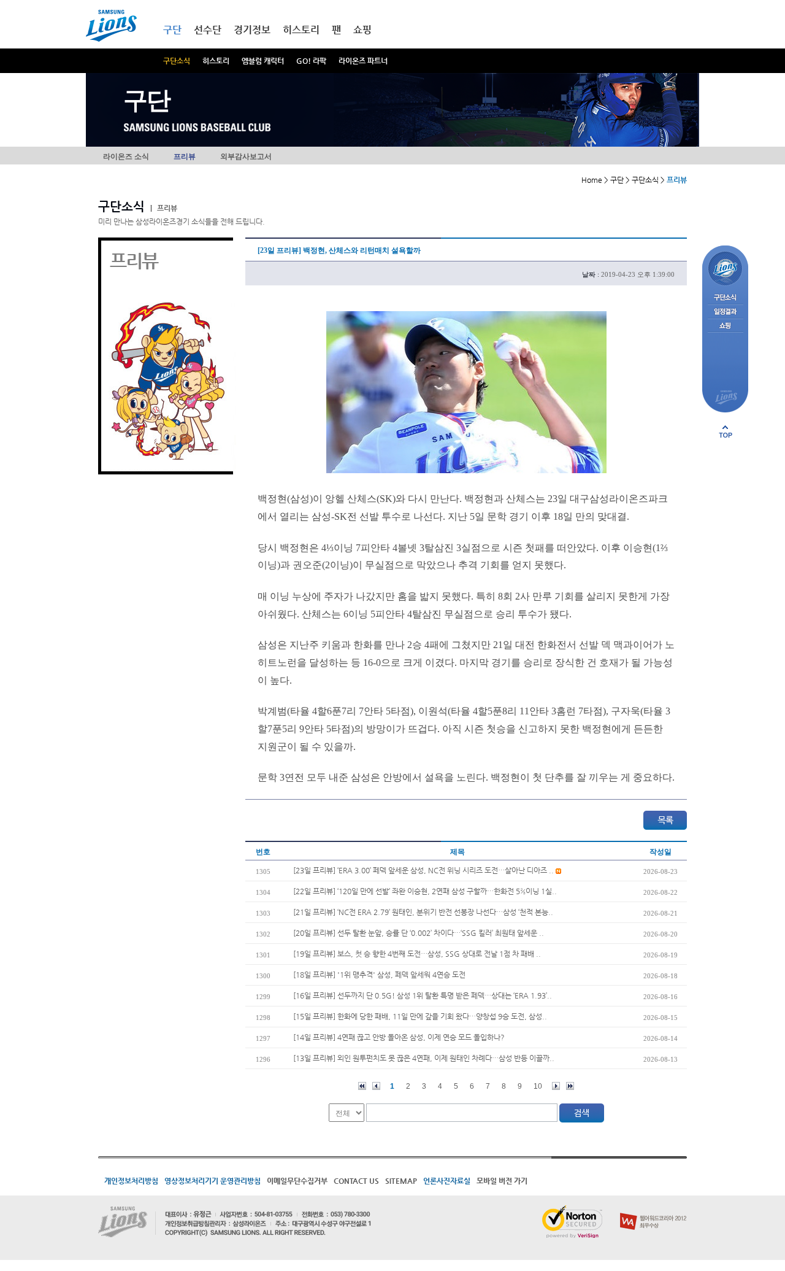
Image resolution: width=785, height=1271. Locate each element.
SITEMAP (401, 1180)
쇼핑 (362, 30)
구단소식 (176, 60)
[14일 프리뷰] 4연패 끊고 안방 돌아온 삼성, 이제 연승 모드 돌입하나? (399, 1037)
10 (538, 1086)
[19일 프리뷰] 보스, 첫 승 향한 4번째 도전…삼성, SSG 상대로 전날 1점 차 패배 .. (417, 953)
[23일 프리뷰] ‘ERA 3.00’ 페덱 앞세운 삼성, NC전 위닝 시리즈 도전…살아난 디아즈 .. (424, 870)
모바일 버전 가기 (502, 1180)
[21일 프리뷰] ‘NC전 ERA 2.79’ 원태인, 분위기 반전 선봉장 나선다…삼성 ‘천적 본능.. (423, 912)
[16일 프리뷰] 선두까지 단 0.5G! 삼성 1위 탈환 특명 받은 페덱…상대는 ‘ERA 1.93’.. (422, 995)
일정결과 (725, 312)
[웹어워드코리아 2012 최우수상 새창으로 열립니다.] (653, 1210)
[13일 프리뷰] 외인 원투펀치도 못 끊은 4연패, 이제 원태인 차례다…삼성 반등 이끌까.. (423, 1058)
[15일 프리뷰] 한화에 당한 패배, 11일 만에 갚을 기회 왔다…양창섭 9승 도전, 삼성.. (420, 1016)
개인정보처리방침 (131, 1180)
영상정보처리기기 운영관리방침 (212, 1180)
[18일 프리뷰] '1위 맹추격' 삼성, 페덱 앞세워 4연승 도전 (379, 974)
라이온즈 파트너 (363, 60)
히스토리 (215, 60)
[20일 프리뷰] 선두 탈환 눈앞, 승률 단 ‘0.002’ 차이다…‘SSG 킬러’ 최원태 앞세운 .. (418, 933)
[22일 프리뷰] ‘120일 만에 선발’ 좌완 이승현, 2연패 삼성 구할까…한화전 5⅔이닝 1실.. (425, 891)
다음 (556, 1086)
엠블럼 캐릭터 (263, 60)
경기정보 (252, 30)
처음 (362, 1086)
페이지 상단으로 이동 (725, 431)
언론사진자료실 (446, 1180)
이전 (376, 1086)
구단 (172, 30)
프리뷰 (185, 156)
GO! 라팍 (311, 60)
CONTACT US (356, 1180)
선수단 (207, 30)
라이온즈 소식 (126, 156)
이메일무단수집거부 (297, 1180)
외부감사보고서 (246, 156)
